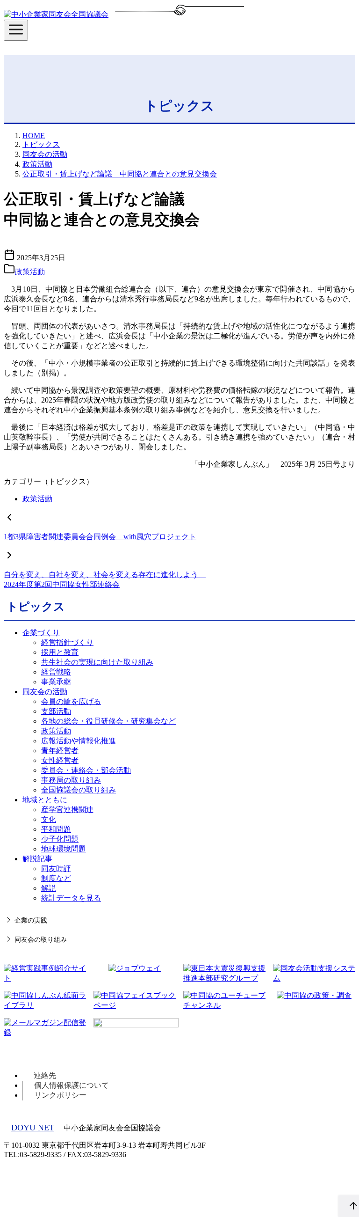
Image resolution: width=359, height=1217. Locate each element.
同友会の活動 (44, 154)
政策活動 (37, 164)
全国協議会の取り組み (78, 790)
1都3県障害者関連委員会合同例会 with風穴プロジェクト (100, 537)
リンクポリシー (60, 1095)
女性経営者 (60, 760)
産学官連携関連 (67, 810)
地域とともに (44, 800)
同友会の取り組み (40, 939)
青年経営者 (60, 751)
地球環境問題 (63, 849)
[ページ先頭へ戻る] (348, 1206)
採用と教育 (60, 652)
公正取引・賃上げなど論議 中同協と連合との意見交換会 (119, 174)
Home (33, 135)
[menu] (16, 30)
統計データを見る (71, 898)
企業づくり (41, 633)
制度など (56, 878)
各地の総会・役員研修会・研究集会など (108, 721)
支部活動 (56, 711)
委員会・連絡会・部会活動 (86, 770)
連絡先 (45, 1075)
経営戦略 (56, 672)
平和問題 (56, 829)
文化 (48, 819)
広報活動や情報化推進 (78, 741)
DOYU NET (32, 1127)
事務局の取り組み (71, 780)
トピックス (41, 144)
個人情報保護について (71, 1085)
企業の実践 (30, 920)
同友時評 (56, 868)
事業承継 (56, 682)
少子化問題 (60, 839)
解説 (48, 888)
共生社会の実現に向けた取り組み (97, 662)
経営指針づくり (67, 642)
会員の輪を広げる (71, 701)
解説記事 (37, 859)
